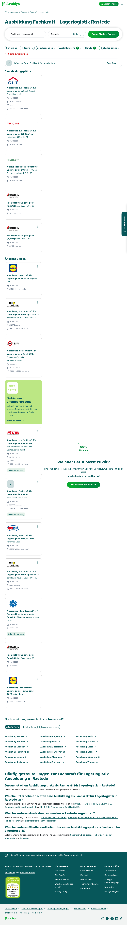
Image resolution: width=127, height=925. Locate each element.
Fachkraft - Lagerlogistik (39, 12)
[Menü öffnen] (122, 4)
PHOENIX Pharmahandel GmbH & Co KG (60, 807)
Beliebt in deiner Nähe (50, 727)
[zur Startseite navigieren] (6, 12)
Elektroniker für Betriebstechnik (40, 821)
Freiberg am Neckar (102, 835)
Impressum (10, 913)
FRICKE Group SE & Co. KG (94, 804)
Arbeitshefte (110, 870)
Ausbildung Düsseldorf (52, 746)
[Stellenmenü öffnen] (38, 79)
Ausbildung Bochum (15, 741)
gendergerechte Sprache (60, 855)
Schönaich (75, 835)
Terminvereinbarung (89, 884)
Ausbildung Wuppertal (87, 762)
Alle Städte (60, 870)
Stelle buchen (86, 870)
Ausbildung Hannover (51, 752)
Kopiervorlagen (111, 875)
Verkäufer (72, 817)
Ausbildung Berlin (85, 736)
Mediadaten (86, 879)
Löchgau (24, 838)
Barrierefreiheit (98, 908)
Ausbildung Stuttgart (51, 762)
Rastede (24, 12)
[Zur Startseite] (11, 4)
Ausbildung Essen (85, 746)
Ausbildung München (86, 757)
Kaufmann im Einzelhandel (53, 817)
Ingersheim (10, 838)
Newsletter (109, 887)
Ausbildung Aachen (15, 736)
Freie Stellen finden (103, 34)
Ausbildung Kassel (85, 752)
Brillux (77, 804)
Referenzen (85, 888)
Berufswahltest (62, 879)
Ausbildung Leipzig (14, 757)
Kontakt (84, 875)
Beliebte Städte (12, 727)
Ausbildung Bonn (49, 741)
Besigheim (86, 835)
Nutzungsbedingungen (58, 908)
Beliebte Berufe (29, 727)
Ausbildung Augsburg (51, 736)
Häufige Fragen (62, 891)
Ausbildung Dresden (15, 746)
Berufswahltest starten (83, 484)
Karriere (36, 913)
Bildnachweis (80, 908)
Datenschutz (11, 908)
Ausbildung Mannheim (51, 757)
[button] (78, 34)
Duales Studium (27, 872)
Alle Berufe (60, 875)
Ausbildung (14, 12)
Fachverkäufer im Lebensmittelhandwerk (98, 817)
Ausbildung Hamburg (15, 752)
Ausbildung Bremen (86, 741)
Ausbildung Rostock (15, 762)
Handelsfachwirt (12, 821)
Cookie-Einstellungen (32, 908)
